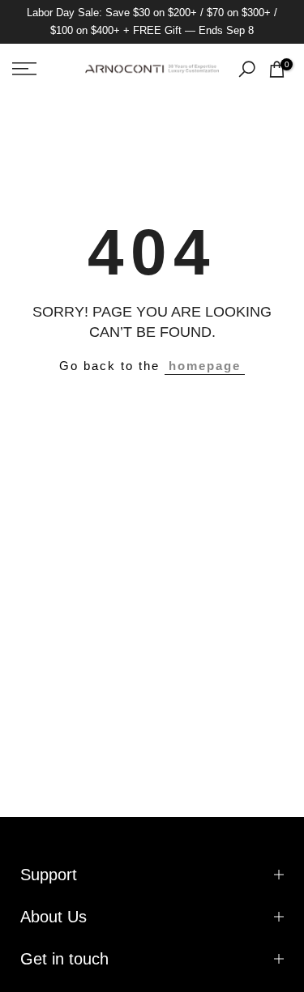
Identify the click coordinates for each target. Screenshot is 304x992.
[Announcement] (152, 22)
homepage (205, 366)
